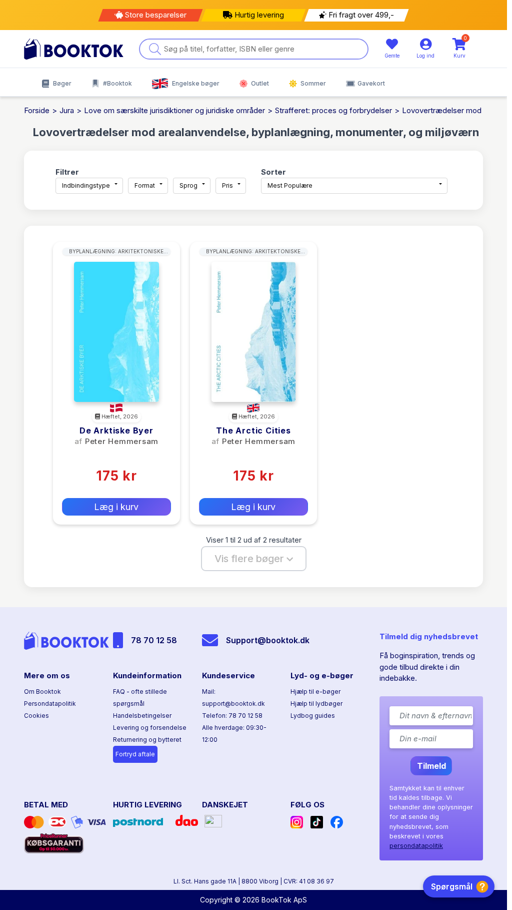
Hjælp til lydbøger (316, 703)
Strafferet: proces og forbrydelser (333, 110)
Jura (67, 110)
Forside (37, 110)
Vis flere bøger (250, 559)
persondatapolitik (416, 845)
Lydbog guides (312, 715)
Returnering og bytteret (147, 739)
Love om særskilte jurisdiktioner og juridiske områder (174, 110)
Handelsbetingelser (142, 715)
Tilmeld (431, 766)
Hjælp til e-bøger (315, 691)
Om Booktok (42, 691)
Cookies (36, 715)
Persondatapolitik (50, 703)
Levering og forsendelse (149, 727)
